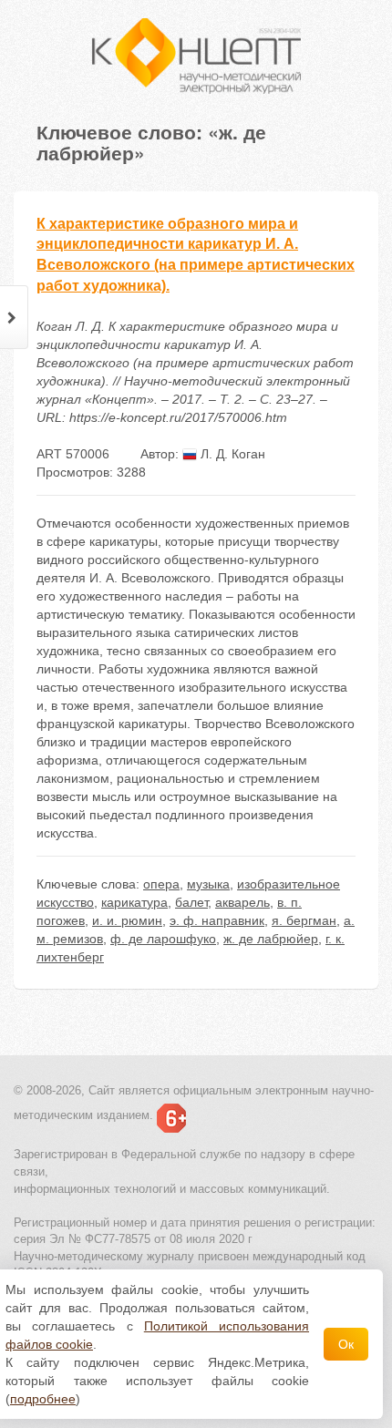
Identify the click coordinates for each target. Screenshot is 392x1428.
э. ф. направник (217, 920)
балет (191, 902)
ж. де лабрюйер (270, 938)
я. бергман (304, 920)
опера (161, 884)
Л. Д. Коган (231, 454)
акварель (242, 902)
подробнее (43, 1399)
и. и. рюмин (127, 920)
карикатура (134, 902)
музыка (208, 884)
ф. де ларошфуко (163, 938)
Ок (346, 1344)
